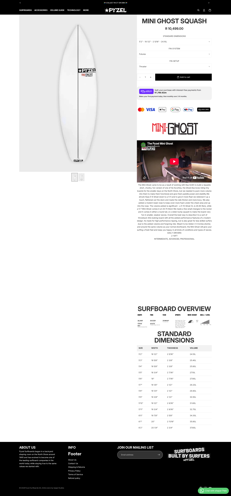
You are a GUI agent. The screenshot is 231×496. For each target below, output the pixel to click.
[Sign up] (159, 455)
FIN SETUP (174, 61)
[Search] (198, 10)
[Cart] (210, 10)
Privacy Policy (74, 471)
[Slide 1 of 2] (75, 177)
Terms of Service (75, 474)
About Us (72, 460)
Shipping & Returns (76, 467)
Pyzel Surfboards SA (33, 488)
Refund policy (74, 478)
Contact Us (73, 463)
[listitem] (86, 10)
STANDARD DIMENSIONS (174, 36)
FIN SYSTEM (174, 48)
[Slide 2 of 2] (81, 177)
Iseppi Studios (59, 488)
